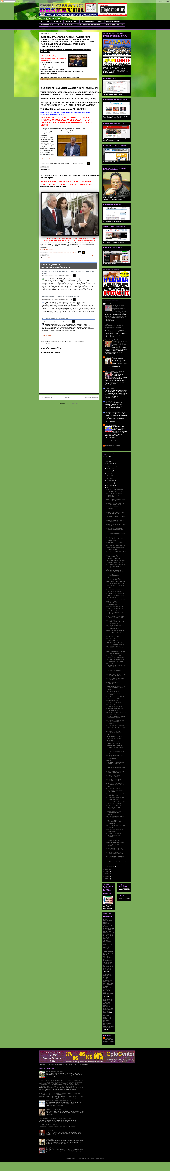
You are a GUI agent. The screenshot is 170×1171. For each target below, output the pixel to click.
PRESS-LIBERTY (110, 401)
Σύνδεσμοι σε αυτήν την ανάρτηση (86, 255)
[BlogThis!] (43, 167)
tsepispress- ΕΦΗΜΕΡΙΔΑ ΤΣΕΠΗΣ (115, 412)
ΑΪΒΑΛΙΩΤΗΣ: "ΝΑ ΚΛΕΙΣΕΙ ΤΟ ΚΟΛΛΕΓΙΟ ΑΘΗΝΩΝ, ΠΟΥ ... (115, 570)
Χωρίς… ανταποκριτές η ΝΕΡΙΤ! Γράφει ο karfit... (115, 548)
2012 (106, 456)
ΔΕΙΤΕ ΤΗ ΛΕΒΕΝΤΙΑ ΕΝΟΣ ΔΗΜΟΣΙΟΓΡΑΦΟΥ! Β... (114, 737)
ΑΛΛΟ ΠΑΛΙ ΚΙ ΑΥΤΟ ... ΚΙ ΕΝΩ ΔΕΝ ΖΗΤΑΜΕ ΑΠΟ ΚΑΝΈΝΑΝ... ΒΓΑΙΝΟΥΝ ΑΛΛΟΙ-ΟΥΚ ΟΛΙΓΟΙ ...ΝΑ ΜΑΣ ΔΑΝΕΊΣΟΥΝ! (59, 1094)
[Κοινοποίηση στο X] (79, 341)
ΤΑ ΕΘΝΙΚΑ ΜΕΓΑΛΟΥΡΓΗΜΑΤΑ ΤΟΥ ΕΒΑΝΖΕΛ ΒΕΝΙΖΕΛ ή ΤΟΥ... (115, 632)
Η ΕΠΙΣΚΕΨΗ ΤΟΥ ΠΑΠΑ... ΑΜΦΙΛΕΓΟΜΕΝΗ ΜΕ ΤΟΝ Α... (115, 852)
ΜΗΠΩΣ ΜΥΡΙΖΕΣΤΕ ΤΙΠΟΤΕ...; (115, 543)
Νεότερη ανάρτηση (46, 397)
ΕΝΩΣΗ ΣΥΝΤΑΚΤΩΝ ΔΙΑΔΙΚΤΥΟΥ (115, 371)
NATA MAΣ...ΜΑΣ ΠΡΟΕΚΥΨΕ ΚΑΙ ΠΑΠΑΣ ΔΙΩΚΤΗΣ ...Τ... (114, 490)
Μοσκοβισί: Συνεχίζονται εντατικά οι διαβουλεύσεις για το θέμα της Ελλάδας (68, 272)
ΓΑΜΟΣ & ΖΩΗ (109, 388)
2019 (106, 879)
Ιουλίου (109, 478)
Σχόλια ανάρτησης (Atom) (72, 403)
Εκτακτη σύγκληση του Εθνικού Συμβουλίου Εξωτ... (115, 521)
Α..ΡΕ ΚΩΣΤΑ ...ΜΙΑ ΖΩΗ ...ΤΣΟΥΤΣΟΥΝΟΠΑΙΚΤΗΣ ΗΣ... (114, 732)
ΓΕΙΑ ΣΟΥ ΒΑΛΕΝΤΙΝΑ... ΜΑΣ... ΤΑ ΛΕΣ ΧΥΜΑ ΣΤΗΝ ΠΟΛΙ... (115, 849)
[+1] (62, 167)
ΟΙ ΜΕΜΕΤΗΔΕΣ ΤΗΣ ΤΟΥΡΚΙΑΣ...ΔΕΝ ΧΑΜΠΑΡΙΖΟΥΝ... (112, 603)
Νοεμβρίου (110, 487)
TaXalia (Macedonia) (111, 304)
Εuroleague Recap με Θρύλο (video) (55, 318)
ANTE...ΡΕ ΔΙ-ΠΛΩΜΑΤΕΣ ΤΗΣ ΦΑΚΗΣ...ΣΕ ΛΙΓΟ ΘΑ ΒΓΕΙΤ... (115, 503)
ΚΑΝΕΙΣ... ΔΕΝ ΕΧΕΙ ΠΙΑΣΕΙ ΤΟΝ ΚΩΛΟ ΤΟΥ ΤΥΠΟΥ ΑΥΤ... (115, 826)
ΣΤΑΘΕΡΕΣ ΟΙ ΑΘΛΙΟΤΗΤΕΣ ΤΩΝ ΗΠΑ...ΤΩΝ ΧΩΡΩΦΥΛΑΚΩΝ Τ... (114, 756)
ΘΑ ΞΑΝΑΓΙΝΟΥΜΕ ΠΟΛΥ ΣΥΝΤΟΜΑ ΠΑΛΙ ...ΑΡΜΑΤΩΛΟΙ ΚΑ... (116, 861)
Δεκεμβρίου (110, 866)
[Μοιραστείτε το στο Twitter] (45, 167)
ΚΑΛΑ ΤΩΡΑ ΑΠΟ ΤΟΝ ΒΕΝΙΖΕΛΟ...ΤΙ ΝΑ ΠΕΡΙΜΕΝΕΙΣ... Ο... (112, 508)
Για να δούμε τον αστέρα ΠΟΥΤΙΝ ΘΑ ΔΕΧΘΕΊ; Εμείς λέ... (115, 697)
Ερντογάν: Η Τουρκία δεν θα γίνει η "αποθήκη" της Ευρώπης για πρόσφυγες (119, 343)
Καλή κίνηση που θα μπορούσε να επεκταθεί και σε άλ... (116, 552)
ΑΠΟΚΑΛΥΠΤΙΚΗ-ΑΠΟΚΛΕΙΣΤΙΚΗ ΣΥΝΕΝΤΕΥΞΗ (115, 586)
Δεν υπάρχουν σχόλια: (79, 163)
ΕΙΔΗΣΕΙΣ (47, 169)
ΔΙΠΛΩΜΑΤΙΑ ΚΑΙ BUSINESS (65, 25)
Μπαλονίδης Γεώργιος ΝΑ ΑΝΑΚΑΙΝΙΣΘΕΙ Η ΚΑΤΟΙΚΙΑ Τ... (115, 656)
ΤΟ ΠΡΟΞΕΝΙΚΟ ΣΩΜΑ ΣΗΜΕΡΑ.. (49, 1124)
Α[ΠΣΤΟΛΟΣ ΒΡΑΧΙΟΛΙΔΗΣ (109, 1038)
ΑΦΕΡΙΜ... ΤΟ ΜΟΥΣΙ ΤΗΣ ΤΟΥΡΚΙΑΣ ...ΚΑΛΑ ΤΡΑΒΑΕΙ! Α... (115, 784)
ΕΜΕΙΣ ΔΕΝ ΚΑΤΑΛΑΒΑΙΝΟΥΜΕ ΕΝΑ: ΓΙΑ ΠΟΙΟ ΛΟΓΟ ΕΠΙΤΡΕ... (115, 844)
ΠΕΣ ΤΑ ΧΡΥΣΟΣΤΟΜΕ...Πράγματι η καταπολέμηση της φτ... (115, 762)
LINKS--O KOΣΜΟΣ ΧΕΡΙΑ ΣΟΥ (114, 25)
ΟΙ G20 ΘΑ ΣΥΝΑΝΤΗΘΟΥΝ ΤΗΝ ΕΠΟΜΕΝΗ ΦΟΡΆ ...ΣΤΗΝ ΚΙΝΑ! (115, 687)
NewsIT (107, 324)
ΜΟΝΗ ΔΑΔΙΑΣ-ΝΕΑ (111, 425)
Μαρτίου (109, 468)
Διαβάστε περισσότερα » (46, 159)
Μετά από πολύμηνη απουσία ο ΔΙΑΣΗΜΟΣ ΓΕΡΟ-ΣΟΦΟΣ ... (115, 590)
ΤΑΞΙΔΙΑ (43, 28)
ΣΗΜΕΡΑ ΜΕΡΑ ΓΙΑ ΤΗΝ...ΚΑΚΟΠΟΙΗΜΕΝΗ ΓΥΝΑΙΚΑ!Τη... (113, 822)
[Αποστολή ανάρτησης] (80, 252)
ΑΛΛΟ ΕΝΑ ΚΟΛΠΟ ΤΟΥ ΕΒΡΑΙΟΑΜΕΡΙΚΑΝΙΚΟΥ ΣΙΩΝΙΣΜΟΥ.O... (113, 693)
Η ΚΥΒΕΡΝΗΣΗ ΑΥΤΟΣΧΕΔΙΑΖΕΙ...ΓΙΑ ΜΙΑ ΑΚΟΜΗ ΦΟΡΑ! (114, 539)
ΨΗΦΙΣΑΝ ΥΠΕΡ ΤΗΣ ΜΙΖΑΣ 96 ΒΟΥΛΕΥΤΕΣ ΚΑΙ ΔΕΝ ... (115, 839)
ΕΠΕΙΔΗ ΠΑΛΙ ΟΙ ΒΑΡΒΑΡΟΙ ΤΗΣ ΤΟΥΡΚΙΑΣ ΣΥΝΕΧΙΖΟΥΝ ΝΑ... (115, 582)
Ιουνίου (109, 475)
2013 (106, 459)
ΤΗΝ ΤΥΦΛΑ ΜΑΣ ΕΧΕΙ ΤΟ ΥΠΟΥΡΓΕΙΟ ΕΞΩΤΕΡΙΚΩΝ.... (115, 643)
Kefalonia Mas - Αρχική (112, 441)
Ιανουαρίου (110, 463)
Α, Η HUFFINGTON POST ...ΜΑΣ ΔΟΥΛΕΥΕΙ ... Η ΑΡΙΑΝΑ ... (115, 802)
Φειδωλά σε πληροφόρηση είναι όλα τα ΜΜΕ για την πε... (115, 578)
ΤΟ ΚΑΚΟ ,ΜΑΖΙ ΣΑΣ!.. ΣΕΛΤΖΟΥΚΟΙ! (65, 94)
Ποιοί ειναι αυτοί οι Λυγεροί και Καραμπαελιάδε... (114, 830)
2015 (106, 869)
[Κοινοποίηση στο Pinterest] (48, 167)
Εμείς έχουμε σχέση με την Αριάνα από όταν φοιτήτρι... (115, 794)
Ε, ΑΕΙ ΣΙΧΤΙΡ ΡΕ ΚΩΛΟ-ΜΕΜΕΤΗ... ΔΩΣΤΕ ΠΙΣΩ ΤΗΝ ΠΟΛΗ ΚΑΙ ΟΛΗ (69, 88)
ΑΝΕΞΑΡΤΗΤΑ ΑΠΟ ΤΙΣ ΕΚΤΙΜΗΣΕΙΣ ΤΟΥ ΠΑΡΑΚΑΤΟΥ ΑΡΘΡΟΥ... (113, 557)
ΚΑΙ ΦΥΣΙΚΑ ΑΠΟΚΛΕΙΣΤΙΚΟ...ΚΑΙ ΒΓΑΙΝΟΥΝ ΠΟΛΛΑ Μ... (116, 713)
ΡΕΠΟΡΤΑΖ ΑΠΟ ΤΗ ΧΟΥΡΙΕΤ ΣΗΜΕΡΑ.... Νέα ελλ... (115, 780)
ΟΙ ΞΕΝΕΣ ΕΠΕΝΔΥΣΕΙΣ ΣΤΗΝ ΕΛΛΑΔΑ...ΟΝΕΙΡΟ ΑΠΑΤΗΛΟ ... (115, 747)
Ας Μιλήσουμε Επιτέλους (112, 340)
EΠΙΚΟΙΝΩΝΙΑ (57, 22)
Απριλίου (109, 471)
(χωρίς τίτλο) (49, 1130)
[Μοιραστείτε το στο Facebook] (46, 167)
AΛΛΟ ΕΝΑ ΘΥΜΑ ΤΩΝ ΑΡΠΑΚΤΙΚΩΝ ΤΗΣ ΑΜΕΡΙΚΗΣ (115, 598)
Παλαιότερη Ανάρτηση (91, 397)
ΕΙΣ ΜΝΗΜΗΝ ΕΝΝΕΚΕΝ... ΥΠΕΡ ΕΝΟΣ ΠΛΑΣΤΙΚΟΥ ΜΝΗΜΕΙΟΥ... (115, 722)
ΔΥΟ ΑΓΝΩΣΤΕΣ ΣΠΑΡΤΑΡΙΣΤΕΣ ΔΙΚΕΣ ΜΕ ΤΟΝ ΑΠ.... (115, 499)
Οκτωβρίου (110, 485)
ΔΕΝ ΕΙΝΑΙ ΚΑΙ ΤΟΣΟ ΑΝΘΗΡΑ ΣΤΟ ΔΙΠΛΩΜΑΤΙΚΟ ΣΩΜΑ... (56, 1118)
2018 (106, 876)
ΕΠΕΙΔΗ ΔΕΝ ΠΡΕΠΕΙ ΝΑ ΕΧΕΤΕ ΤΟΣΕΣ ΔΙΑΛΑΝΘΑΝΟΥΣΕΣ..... (115, 652)
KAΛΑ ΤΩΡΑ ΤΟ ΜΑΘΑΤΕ (113, 636)
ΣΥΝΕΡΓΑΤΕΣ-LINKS (47, 25)
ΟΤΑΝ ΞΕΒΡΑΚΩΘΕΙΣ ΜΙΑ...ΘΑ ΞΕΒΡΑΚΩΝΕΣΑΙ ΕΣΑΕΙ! (115, 772)
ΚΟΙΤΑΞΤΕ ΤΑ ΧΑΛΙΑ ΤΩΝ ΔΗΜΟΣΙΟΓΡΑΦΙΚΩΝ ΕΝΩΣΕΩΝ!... (113, 807)
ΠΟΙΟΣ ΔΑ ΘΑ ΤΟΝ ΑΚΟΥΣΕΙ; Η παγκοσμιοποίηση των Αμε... (115, 528)
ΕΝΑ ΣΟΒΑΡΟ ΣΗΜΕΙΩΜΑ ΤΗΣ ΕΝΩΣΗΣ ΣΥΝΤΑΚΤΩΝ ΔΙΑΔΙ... (115, 513)
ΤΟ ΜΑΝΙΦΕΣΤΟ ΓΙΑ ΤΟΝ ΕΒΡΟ (54, 1072)
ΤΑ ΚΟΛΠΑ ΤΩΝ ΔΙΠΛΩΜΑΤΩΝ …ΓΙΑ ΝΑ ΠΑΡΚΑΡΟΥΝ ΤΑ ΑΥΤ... (115, 660)
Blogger (101, 1158)
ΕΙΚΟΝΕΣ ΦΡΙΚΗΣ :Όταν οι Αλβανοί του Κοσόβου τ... (114, 701)
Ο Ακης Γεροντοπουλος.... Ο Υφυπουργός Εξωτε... (114, 574)
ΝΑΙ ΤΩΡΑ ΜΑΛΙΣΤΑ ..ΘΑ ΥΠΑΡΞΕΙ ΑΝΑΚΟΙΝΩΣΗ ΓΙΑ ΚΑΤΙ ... (114, 648)
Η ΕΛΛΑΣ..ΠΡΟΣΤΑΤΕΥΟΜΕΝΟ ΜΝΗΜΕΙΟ (89, 25)
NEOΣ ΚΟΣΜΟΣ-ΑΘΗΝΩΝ (112, 445)
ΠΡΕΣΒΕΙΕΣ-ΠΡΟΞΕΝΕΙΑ (113, 22)
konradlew (92, 1158)
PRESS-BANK (109, 357)
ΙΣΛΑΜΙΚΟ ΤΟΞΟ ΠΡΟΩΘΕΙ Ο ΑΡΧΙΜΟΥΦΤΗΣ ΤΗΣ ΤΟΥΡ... (115, 594)
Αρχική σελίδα (45, 22)
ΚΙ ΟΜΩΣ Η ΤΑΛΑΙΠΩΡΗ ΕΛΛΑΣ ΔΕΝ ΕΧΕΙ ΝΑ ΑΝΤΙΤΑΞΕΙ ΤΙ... (115, 607)
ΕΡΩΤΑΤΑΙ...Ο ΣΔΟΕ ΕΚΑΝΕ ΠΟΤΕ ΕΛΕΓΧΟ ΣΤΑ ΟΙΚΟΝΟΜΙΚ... (114, 495)
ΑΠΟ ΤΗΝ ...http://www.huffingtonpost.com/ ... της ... (115, 533)
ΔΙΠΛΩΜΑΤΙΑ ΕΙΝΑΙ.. (71, 22)
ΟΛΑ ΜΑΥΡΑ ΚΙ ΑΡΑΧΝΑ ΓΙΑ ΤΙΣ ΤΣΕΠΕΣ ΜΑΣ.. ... (115, 709)
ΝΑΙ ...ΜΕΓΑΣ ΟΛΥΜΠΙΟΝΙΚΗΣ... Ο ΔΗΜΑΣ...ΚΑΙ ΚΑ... (115, 817)
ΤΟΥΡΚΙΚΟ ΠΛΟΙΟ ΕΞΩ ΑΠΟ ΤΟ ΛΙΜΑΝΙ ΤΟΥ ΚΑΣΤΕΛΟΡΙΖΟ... (115, 561)
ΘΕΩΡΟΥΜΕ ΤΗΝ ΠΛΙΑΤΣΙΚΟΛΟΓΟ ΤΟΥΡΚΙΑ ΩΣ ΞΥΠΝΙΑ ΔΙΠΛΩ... (115, 665)
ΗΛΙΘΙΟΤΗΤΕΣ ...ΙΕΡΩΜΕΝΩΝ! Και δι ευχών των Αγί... (115, 798)
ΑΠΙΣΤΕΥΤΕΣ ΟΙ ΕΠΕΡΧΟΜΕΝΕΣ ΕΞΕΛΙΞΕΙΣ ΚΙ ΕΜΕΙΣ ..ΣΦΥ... (115, 717)
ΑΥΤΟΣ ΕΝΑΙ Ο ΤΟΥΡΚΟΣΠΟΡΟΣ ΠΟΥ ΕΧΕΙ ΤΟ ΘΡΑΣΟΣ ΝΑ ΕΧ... (115, 621)
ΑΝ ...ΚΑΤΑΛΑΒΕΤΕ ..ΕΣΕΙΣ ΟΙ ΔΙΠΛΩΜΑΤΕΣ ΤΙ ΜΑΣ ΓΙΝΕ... (115, 856)
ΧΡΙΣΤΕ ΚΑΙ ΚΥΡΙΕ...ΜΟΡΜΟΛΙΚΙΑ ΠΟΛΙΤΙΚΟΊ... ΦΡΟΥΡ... (113, 742)
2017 (106, 874)
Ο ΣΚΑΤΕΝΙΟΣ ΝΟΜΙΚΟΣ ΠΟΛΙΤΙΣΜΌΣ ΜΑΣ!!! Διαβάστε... (113, 835)
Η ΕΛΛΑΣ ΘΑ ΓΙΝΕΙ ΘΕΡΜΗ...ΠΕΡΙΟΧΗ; (57, 1109)
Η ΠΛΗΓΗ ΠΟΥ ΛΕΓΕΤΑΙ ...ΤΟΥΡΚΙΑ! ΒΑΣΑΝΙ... (113, 776)
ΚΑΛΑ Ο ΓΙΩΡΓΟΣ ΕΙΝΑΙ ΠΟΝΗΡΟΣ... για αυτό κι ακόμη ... (115, 767)
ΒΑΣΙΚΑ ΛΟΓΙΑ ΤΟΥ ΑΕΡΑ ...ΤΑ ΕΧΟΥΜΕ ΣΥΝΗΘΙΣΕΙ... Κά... (115, 616)
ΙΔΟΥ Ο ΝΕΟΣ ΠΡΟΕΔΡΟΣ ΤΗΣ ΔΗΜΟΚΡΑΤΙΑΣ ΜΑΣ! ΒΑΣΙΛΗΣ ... (115, 727)
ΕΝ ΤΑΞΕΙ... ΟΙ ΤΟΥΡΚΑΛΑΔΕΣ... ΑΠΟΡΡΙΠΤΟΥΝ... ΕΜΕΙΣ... (115, 679)
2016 (106, 871)
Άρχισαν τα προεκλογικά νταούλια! (115, 545)
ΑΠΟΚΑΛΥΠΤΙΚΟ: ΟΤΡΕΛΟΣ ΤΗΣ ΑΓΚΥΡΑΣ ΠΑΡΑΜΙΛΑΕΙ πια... (115, 675)
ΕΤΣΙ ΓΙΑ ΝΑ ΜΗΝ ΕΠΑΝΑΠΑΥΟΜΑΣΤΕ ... (113, 639)
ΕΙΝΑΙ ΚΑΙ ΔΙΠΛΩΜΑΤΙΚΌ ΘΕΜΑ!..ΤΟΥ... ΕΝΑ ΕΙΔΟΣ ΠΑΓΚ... (114, 670)
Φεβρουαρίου (111, 466)
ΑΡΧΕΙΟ (100, 22)
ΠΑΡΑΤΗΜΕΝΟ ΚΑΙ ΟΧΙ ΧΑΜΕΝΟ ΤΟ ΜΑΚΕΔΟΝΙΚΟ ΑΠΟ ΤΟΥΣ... (115, 566)
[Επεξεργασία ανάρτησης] (88, 163)
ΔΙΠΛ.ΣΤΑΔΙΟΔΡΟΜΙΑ (87, 22)
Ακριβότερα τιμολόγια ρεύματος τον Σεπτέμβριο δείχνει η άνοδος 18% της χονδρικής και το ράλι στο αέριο (114, 327)
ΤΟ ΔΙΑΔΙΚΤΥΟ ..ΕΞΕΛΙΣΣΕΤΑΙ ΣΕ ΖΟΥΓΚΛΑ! (58, 1101)
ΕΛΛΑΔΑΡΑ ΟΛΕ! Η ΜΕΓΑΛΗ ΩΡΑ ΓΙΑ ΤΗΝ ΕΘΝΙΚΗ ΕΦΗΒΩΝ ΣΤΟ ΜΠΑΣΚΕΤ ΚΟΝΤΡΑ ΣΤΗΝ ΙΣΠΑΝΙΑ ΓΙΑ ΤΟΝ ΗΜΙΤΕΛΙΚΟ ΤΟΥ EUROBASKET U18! (108, 1006)
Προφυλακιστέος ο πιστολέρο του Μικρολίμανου (60, 296)
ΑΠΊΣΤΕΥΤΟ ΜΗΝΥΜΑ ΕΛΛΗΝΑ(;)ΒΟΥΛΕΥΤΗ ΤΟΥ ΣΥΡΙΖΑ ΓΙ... (114, 612)
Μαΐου (109, 473)
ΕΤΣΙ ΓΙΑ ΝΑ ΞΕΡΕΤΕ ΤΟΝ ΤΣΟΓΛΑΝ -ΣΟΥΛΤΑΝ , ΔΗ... (115, 705)
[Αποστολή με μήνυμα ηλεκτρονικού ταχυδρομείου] (41, 167)
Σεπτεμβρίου (110, 483)
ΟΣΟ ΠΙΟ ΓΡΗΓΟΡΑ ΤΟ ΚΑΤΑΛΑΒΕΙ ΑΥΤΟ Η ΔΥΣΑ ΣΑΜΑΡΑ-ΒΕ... (114, 790)
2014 (106, 461)
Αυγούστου (110, 480)
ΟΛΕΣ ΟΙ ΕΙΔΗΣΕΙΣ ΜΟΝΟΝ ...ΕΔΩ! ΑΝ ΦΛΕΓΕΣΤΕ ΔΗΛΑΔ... (114, 812)
